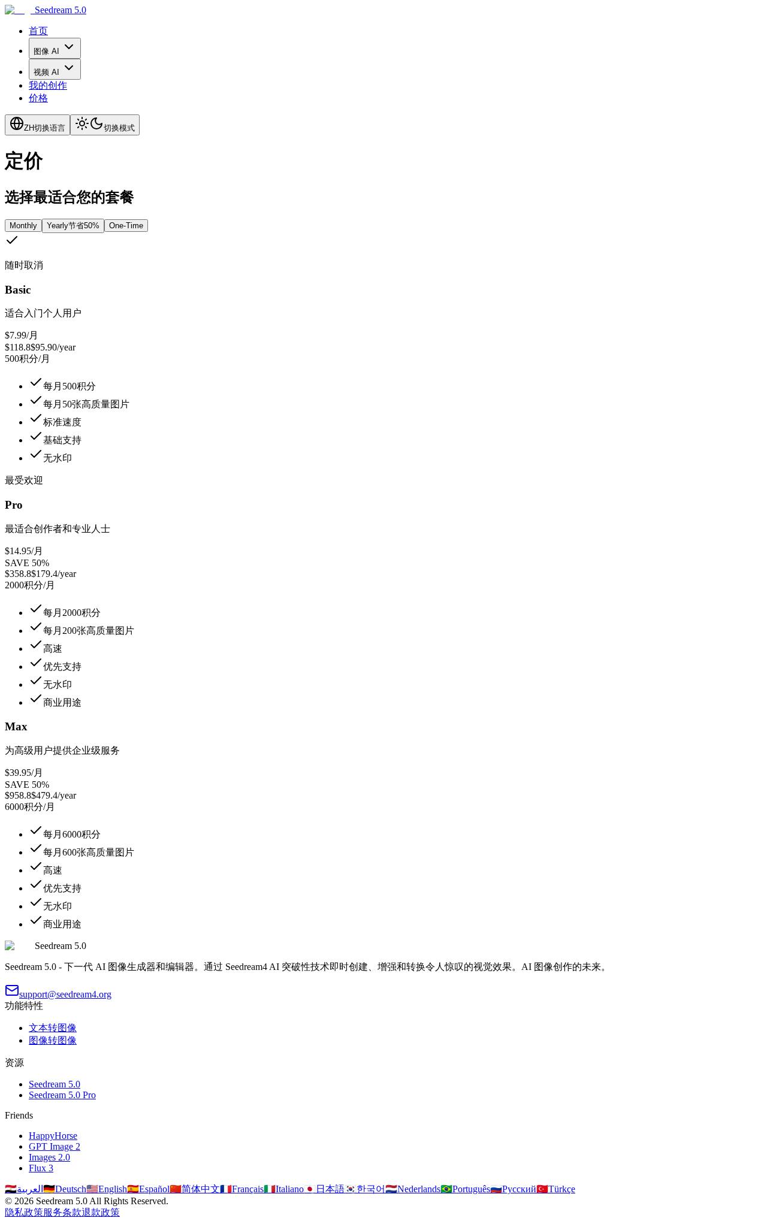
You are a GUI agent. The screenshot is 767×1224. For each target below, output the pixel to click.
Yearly (73, 225)
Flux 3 (41, 1168)
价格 (38, 98)
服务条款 (62, 1212)
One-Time (126, 225)
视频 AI (46, 72)
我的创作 (48, 85)
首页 (38, 31)
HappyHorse (53, 1136)
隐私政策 (24, 1212)
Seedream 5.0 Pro (62, 1095)
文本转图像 (53, 1028)
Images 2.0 (49, 1157)
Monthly (23, 225)
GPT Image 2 (54, 1146)
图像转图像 (53, 1040)
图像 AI (46, 51)
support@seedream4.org (65, 994)
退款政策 (100, 1212)
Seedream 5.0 (54, 1084)
